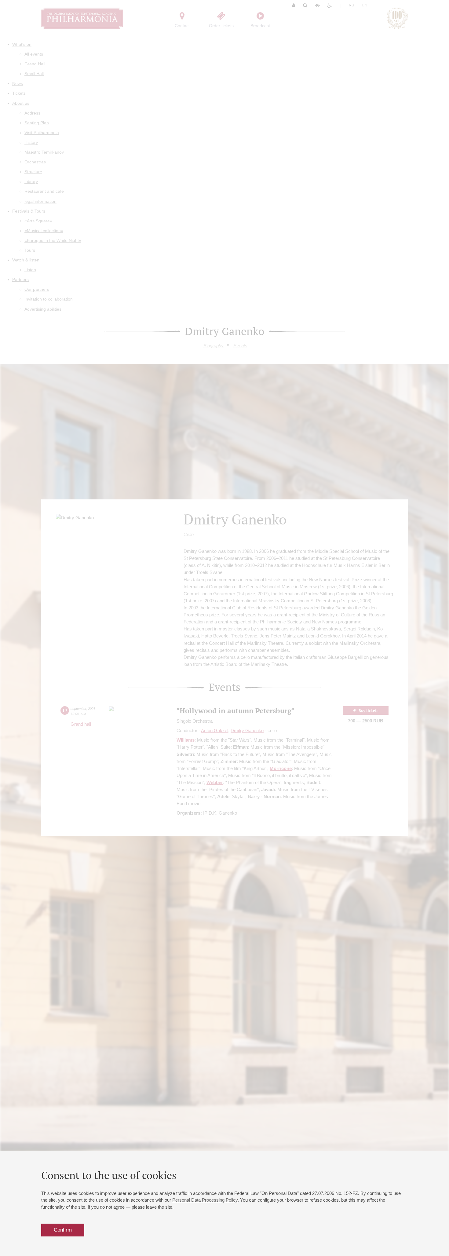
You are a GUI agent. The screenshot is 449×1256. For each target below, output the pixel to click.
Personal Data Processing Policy (205, 1200)
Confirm (63, 1230)
